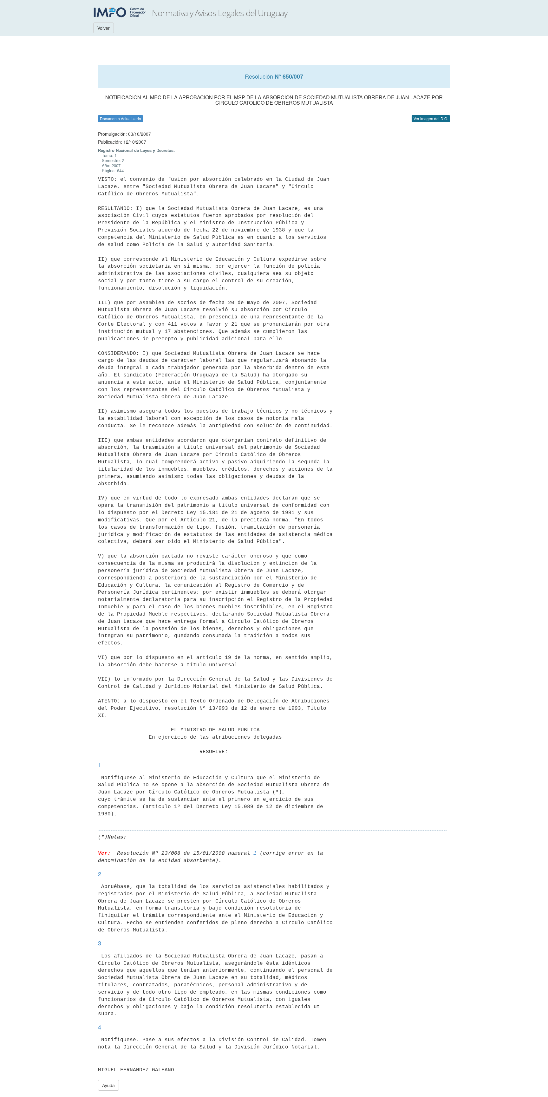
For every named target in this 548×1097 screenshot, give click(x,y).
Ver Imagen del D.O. (431, 118)
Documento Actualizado (120, 118)
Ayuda (108, 1085)
